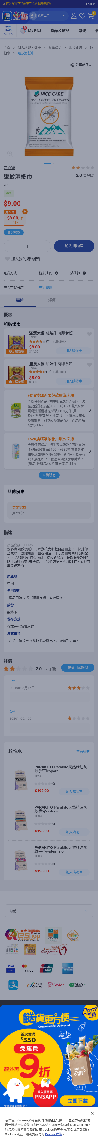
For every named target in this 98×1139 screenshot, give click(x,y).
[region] (49, 1123)
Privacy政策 (53, 1134)
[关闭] (92, 1113)
